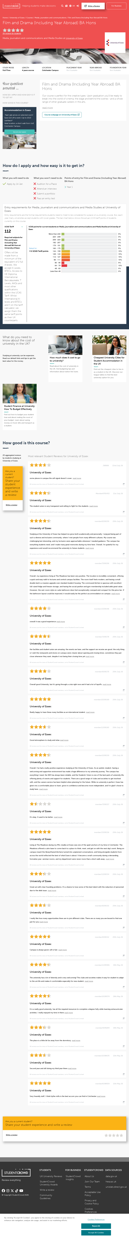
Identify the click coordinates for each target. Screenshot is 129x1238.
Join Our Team (92, 1181)
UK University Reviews (51, 1176)
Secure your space (19, 132)
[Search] (62, 6)
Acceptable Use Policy (93, 1194)
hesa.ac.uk (111, 1181)
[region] (64, 1226)
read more (47, 107)
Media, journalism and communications (50, 18)
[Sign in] (78, 6)
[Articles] (66, 6)
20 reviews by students (12, 33)
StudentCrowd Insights (73, 1178)
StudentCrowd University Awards (49, 1183)
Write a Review (94, 6)
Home (5, 18)
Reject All (96, 1226)
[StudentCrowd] (11, 6)
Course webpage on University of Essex (60, 115)
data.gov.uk (111, 1176)
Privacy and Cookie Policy (92, 1202)
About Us (89, 1176)
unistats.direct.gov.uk (116, 1187)
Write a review (11, 505)
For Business (116, 6)
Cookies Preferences (91, 1210)
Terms (88, 1187)
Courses (29, 18)
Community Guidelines (46, 1197)
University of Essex (17, 18)
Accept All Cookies (96, 1233)
